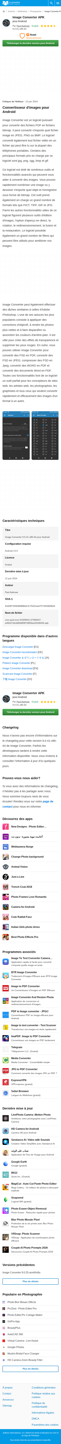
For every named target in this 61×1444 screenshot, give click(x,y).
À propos (8, 1387)
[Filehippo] (11, 3)
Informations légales (43, 1412)
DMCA (35, 1418)
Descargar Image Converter (18, 647)
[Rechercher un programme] (51, 3)
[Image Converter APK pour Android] (6, 23)
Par (21, 26)
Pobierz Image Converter (16, 663)
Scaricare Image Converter (17, 674)
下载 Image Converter (15, 679)
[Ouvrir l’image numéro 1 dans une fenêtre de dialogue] (45, 435)
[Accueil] (4, 11)
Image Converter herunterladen (20, 652)
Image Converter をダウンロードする (23, 657)
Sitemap (7, 1405)
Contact (7, 1393)
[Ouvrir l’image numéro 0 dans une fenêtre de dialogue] (16, 435)
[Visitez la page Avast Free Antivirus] (30, 36)
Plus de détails (30, 1281)
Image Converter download (18, 668)
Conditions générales (44, 1387)
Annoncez (8, 1399)
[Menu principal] (58, 3)
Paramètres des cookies (45, 1424)
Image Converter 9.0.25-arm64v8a (21, 1272)
